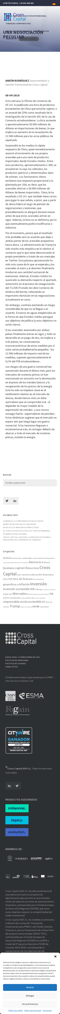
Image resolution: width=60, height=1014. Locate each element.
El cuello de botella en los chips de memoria (26, 531)
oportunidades (43, 594)
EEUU (5, 579)
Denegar (30, 995)
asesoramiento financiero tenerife (15, 563)
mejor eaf (7, 594)
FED (10, 578)
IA (17, 584)
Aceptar (30, 987)
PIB (51, 594)
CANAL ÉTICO (11, 667)
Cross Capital (13, 16)
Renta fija (30, 598)
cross (35, 568)
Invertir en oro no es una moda (19, 524)
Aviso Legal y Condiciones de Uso (22, 657)
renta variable (40, 598)
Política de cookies (15, 1010)
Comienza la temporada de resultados (23, 521)
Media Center (41, 31)
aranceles (27, 558)
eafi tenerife (23, 574)
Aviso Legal (47, 1010)
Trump (15, 606)
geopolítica (9, 584)
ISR (32, 589)
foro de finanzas (23, 579)
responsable (11, 601)
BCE (41, 562)
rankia (23, 598)
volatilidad (44, 607)
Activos (7, 558)
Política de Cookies (15, 663)
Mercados (20, 593)
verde (35, 606)
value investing (26, 607)
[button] (55, 956)
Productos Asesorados (19, 31)
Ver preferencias (30, 1004)
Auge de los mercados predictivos (21, 527)
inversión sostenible (16, 589)
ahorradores (17, 558)
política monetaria (11, 598)
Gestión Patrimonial (35, 16)
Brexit (47, 562)
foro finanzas (38, 579)
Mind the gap (32, 594)
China (28, 568)
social (23, 601)
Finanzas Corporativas (18, 23)
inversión (38, 583)
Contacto (11, 39)
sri (43, 601)
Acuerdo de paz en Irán (15, 534)
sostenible (34, 601)
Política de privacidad (32, 1010)
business (9, 568)
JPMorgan (39, 589)
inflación (24, 584)
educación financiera (42, 574)
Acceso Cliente (28, 39)
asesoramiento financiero (43, 558)
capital (19, 568)
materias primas (49, 589)
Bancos (33, 562)
